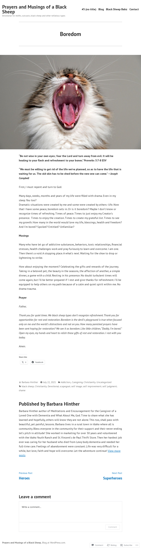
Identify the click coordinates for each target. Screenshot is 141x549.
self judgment (109, 386)
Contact (134, 9)
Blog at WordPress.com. (54, 542)
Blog (101, 9)
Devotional (53, 386)
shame (22, 390)
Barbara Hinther (30, 382)
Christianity (89, 382)
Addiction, (66, 382)
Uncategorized (104, 382)
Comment (112, 527)
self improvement (92, 386)
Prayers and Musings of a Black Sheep (34, 9)
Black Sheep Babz (116, 9)
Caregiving (77, 382)
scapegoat (65, 386)
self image (76, 386)
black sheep (28, 386)
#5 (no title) (89, 9)
